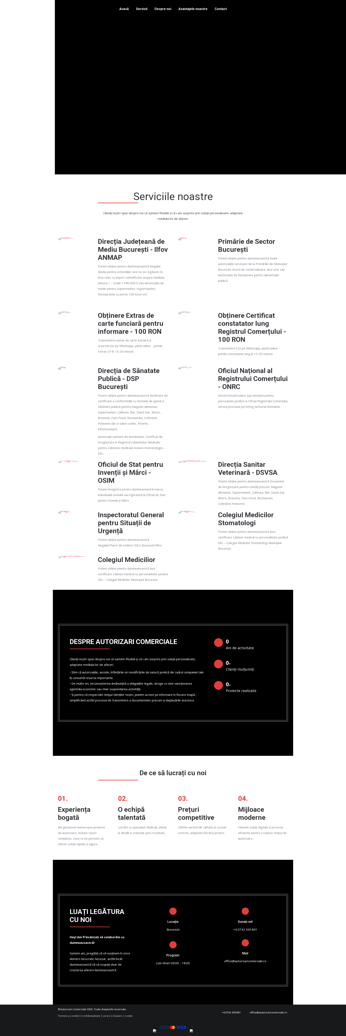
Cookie (129, 1016)
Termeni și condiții (68, 1016)
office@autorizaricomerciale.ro (268, 1012)
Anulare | (118, 1016)
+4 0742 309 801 (231, 1012)
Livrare (107, 1016)
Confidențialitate (90, 1016)
